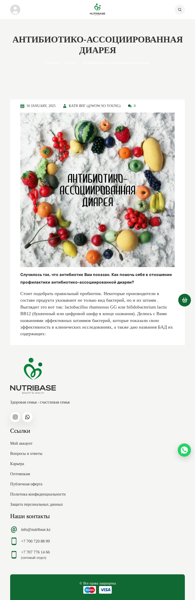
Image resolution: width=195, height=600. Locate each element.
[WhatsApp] (184, 450)
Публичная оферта (26, 484)
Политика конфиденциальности (38, 494)
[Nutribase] (97, 10)
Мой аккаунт (21, 443)
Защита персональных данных (36, 504)
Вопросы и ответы (26, 453)
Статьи (70, 62)
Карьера (17, 463)
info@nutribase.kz (36, 529)
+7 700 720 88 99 (35, 541)
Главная (52, 62)
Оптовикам (20, 474)
